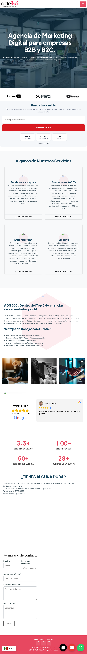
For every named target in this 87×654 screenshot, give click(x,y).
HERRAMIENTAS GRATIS (43, 639)
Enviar (8, 623)
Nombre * (7, 561)
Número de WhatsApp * (26, 562)
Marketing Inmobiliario (12, 372)
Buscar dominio (43, 127)
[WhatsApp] (80, 647)
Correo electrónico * (12, 574)
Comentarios (9, 603)
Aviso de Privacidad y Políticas (43, 647)
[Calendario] (63, 647)
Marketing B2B (71, 377)
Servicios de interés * (12, 584)
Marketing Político (39, 372)
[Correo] (72, 647)
